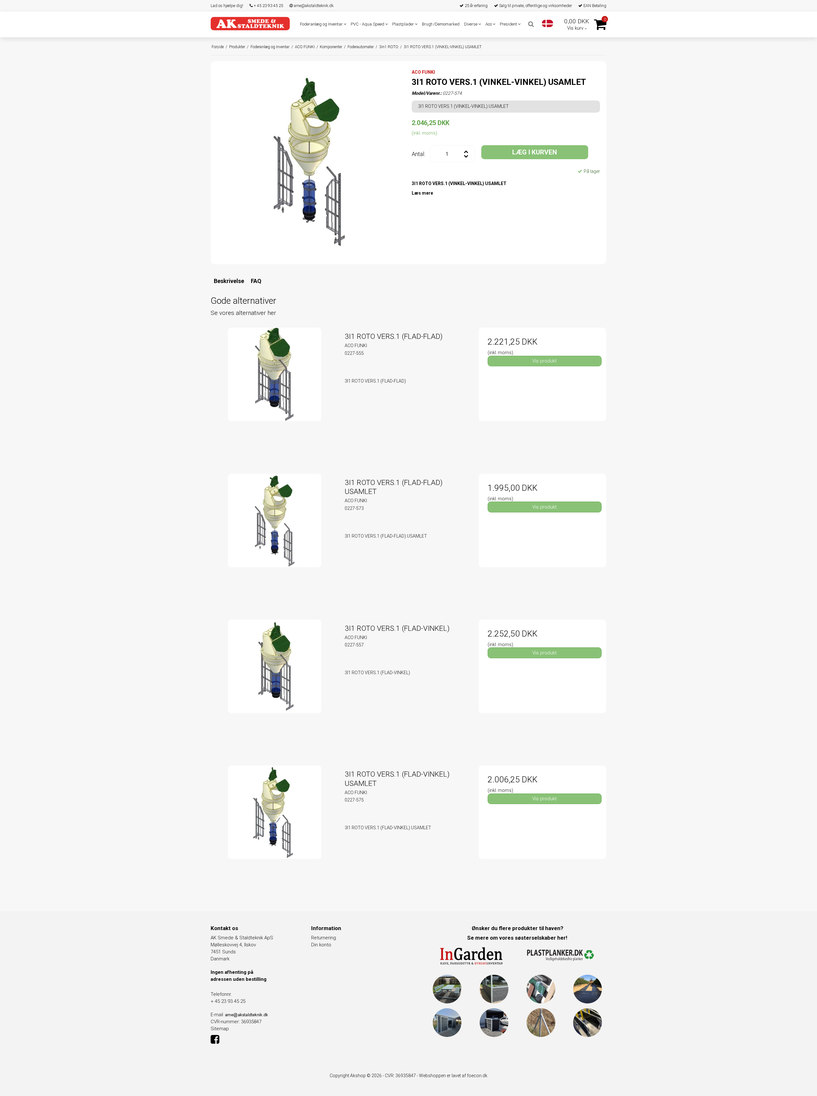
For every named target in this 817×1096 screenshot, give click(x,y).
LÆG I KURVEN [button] (534, 152)
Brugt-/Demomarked (441, 24)
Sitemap (220, 1029)
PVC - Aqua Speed (368, 24)
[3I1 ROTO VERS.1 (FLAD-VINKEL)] (274, 683)
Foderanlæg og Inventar (322, 24)
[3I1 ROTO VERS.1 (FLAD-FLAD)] (274, 391)
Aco (489, 24)
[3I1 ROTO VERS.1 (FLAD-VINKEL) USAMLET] (274, 829)
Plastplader (403, 24)
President (509, 24)
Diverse (471, 24)
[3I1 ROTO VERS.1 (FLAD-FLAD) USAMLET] (274, 537)
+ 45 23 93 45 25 (268, 5)
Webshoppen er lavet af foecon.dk (453, 1075)
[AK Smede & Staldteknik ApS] (250, 23)
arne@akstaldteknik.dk (313, 5)
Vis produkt (544, 361)
